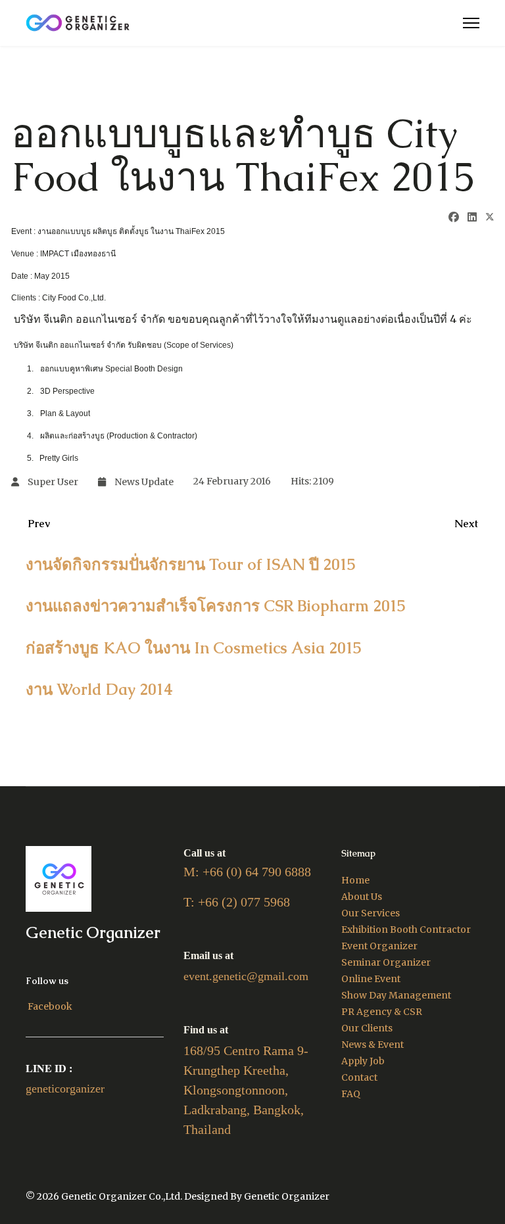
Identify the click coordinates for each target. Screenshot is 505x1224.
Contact (359, 1077)
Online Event (370, 979)
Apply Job (363, 1061)
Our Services (370, 913)
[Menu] (471, 23)
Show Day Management (396, 995)
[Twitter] (489, 218)
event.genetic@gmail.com (245, 976)
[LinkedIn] (472, 217)
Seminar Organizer (386, 962)
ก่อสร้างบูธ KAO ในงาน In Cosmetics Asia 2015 (194, 648)
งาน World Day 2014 (99, 689)
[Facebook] (453, 217)
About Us (361, 897)
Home (355, 880)
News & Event (372, 1044)
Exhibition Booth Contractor (406, 929)
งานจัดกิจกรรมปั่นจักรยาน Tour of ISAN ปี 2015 (191, 564)
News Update (144, 482)
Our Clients (367, 1028)
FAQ (350, 1094)
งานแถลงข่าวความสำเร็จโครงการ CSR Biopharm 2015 (216, 606)
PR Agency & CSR (381, 1012)
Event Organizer (379, 946)
